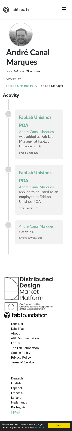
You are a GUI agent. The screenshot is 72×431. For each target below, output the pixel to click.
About (15, 333)
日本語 (16, 412)
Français (17, 392)
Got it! (59, 425)
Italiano (16, 397)
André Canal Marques (36, 132)
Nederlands (19, 402)
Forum (15, 343)
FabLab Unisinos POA (21, 85)
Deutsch (17, 378)
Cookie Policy (20, 352)
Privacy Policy (21, 357)
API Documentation (25, 338)
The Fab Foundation (25, 348)
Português (18, 407)
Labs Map (18, 328)
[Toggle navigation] (64, 10)
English (16, 383)
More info (39, 427)
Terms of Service (22, 362)
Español (16, 388)
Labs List (17, 324)
